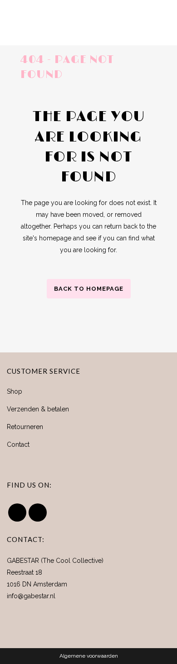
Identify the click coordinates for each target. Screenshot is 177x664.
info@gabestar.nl (31, 596)
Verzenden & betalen (38, 409)
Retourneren (25, 426)
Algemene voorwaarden (88, 656)
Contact (18, 444)
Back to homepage (88, 288)
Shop (14, 391)
